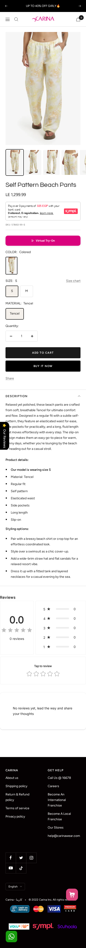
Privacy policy (15, 816)
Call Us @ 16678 (59, 778)
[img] (16, 630)
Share (10, 378)
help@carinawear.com (64, 836)
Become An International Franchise (57, 799)
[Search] (16, 19)
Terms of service (17, 808)
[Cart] (78, 19)
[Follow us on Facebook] (11, 858)
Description (17, 396)
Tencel (14, 313)
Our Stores (56, 828)
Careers (53, 786)
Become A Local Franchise (59, 816)
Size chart (73, 281)
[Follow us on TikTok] (21, 868)
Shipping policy (16, 786)
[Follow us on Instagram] (31, 858)
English (13, 886)
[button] (43, 241)
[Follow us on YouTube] (11, 868)
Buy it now (43, 366)
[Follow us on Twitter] (21, 858)
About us (12, 778)
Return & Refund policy (17, 797)
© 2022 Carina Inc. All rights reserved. (52, 899)
